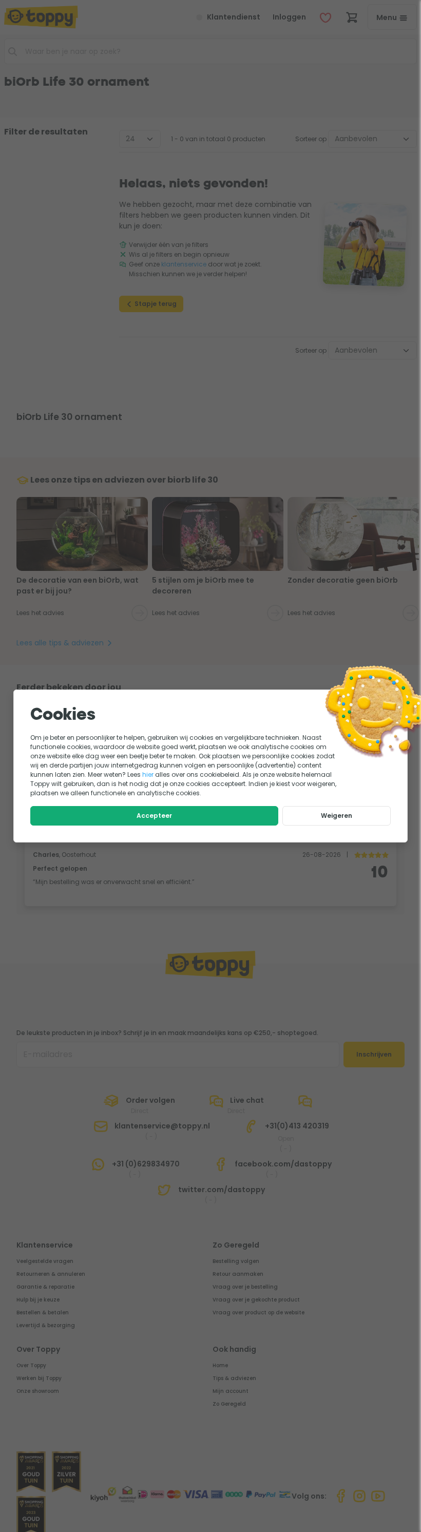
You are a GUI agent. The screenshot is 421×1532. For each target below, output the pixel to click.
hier (148, 774)
